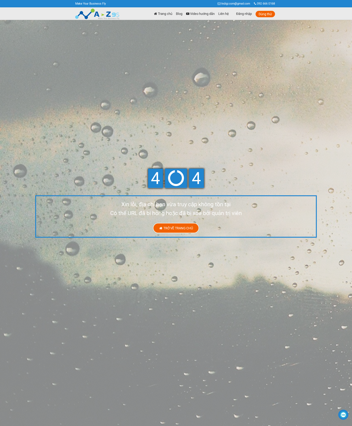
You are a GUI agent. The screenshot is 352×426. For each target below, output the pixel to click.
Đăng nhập (244, 14)
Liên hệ (223, 14)
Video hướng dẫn (202, 14)
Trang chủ (164, 14)
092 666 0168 (265, 3)
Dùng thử (265, 14)
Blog (179, 14)
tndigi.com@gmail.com (236, 3)
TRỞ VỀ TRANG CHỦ (178, 228)
